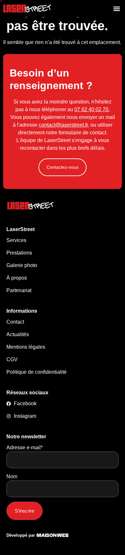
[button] (116, 8)
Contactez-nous (62, 167)
